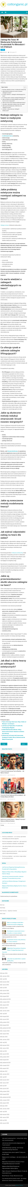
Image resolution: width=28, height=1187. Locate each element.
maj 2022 (4, 1042)
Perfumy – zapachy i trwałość (9, 910)
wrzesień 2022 (5, 1031)
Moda (3, 907)
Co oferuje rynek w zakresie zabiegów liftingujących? (14, 97)
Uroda (2, 49)
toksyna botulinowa (12, 451)
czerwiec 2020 (5, 1108)
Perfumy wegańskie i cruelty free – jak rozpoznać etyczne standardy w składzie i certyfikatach (14, 842)
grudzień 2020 (5, 1091)
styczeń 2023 (5, 1019)
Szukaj (2, 825)
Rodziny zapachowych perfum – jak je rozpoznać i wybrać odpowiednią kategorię (14, 852)
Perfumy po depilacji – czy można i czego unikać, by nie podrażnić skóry (14, 857)
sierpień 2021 (5, 1068)
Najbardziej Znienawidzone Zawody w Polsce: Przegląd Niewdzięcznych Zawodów (14, 950)
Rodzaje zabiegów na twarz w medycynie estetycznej (14, 89)
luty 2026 (4, 987)
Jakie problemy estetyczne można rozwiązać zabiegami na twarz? (12, 92)
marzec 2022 (5, 1048)
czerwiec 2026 (5, 976)
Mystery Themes (19, 1185)
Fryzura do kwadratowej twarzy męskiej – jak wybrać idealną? (12, 772)
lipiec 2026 (4, 973)
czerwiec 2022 (5, 1039)
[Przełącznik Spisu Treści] (24, 87)
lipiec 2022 (4, 1036)
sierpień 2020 (5, 1103)
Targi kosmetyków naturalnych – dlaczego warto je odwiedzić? (5, 744)
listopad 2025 (5, 996)
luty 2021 (4, 1085)
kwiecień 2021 (5, 1079)
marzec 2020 (5, 1117)
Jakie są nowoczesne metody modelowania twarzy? (13, 102)
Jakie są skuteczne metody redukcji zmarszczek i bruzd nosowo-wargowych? (13, 100)
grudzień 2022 (5, 1022)
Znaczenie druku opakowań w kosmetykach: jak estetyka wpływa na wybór (13, 796)
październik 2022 (6, 1028)
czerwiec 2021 (5, 1074)
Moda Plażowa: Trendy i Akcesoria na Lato (12, 1175)
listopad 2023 (5, 1016)
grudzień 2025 (5, 993)
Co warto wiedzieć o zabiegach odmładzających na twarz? (13, 95)
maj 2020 (4, 1111)
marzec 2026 (5, 984)
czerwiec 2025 (5, 1010)
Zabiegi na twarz (5, 225)
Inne (3, 905)
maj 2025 (4, 1013)
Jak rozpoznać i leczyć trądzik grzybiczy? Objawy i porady (24, 744)
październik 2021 (6, 1062)
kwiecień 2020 (5, 1114)
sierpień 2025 (5, 1005)
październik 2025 (6, 999)
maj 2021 (4, 1077)
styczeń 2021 (5, 1088)
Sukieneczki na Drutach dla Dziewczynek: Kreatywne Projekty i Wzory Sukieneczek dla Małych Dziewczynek (13, 737)
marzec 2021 (5, 1082)
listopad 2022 (5, 1025)
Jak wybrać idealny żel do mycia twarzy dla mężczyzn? (12, 847)
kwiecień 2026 (5, 982)
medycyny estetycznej (17, 552)
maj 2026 (4, 979)
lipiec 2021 (4, 1071)
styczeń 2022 (5, 1054)
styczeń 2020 (5, 1123)
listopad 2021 (5, 1059)
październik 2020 (6, 1097)
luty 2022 (4, 1051)
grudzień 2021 (5, 1056)
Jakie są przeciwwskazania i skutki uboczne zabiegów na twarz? (12, 106)
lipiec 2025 (4, 1007)
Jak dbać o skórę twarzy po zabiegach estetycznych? (10, 109)
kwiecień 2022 (5, 1045)
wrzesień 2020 (5, 1100)
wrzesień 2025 (5, 1002)
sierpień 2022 (5, 1033)
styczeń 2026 (5, 990)
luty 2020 (4, 1120)
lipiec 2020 (4, 1105)
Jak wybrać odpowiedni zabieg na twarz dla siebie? (13, 104)
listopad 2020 (5, 1094)
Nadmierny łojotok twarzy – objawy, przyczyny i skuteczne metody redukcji (13, 820)
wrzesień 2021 (5, 1065)
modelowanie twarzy (7, 136)
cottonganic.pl (12, 52)
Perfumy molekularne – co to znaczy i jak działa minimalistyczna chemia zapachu (14, 837)
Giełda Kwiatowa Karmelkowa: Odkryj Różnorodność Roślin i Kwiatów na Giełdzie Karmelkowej (13, 731)
